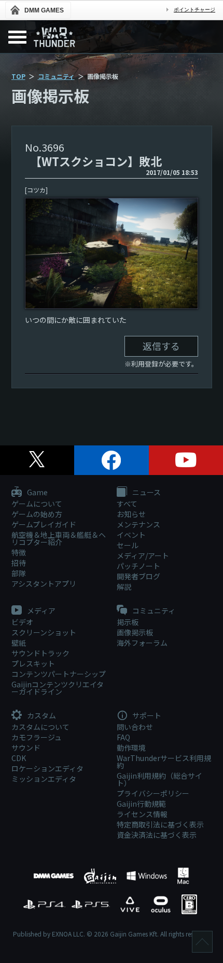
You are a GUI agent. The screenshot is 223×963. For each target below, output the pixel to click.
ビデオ (22, 622)
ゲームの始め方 (36, 514)
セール (127, 545)
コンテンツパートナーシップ (58, 673)
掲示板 (127, 622)
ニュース (146, 493)
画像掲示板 (135, 632)
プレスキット (33, 663)
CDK (18, 758)
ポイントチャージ (194, 9)
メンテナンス (138, 524)
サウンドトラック (40, 653)
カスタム (40, 716)
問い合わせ (135, 726)
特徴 (18, 552)
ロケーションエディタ (47, 768)
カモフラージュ (36, 737)
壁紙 (18, 642)
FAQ (123, 737)
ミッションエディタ (43, 778)
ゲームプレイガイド (43, 524)
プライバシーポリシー (153, 793)
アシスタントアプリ (43, 583)
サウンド (25, 747)
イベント (131, 534)
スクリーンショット (43, 632)
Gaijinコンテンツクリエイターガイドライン (57, 688)
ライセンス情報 (142, 814)
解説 (124, 586)
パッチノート (138, 565)
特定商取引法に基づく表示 (160, 824)
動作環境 (131, 747)
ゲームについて (36, 503)
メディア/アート (143, 555)
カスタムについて (40, 726)
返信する (161, 345)
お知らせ (131, 514)
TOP (18, 76)
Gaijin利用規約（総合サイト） (159, 779)
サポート (146, 716)
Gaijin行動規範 (141, 803)
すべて (127, 503)
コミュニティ (56, 76)
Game (36, 493)
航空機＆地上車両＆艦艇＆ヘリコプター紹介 (58, 538)
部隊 (18, 573)
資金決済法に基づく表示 (157, 834)
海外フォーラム (142, 642)
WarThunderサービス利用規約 (164, 761)
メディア (40, 611)
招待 (18, 562)
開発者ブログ (138, 576)
